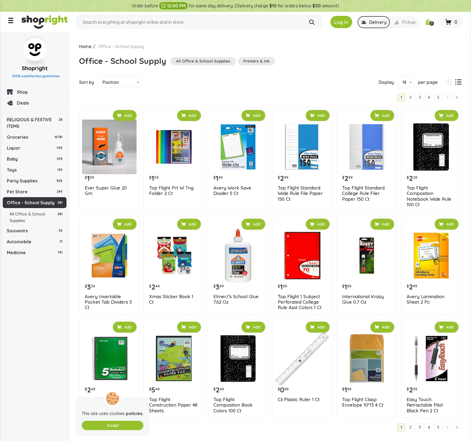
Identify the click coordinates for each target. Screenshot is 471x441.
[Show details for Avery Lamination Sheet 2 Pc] (431, 255)
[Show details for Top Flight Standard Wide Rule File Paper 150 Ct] (302, 147)
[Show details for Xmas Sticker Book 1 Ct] (173, 255)
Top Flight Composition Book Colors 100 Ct (233, 405)
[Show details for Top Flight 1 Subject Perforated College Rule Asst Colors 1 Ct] (302, 255)
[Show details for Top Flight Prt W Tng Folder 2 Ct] (173, 147)
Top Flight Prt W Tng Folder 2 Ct (171, 190)
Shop (22, 92)
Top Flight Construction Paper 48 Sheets (173, 405)
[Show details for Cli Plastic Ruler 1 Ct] (302, 358)
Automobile (34, 241)
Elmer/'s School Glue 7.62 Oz (236, 299)
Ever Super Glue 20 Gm (106, 190)
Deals (23, 103)
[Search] (311, 22)
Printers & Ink (256, 61)
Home (85, 46)
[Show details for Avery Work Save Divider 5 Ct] (238, 147)
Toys (34, 170)
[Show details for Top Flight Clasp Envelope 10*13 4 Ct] (366, 358)
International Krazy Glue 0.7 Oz (363, 299)
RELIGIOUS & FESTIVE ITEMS (34, 123)
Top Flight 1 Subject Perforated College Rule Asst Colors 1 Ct (300, 302)
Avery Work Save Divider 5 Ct (232, 190)
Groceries (34, 137)
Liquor (34, 148)
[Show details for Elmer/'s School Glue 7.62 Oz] (238, 255)
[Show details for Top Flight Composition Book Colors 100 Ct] (238, 358)
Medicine (34, 252)
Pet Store (34, 191)
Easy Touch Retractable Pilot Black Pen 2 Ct (425, 405)
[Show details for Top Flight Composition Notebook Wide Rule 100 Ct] (431, 147)
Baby (34, 159)
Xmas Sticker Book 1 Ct (171, 299)
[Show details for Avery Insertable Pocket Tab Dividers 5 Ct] (109, 255)
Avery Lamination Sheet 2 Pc (426, 299)
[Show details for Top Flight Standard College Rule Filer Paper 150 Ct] (366, 147)
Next (447, 97)
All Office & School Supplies (36, 217)
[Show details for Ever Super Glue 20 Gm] (109, 147)
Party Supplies (34, 180)
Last (457, 97)
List (458, 82)
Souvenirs (34, 230)
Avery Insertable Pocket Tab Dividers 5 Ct (108, 302)
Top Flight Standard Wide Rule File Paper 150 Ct (300, 193)
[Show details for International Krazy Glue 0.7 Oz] (366, 255)
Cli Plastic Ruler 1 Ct (299, 399)
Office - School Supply (34, 202)
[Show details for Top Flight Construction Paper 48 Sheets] (173, 358)
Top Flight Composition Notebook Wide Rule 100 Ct (429, 196)
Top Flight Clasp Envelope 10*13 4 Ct (363, 402)
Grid (448, 82)
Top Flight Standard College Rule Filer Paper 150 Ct (363, 193)
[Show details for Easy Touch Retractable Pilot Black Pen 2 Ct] (431, 358)
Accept (113, 425)
